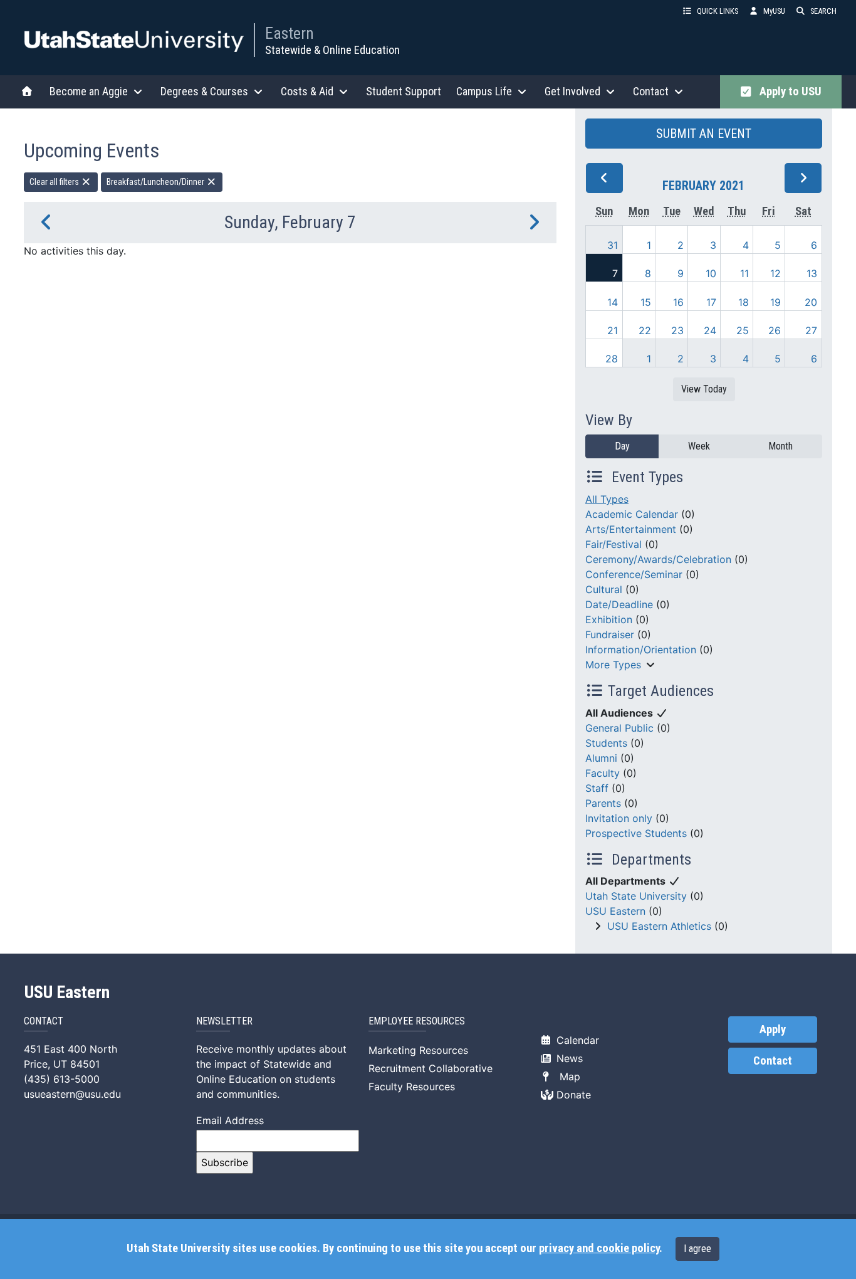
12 (775, 273)
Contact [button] (651, 91)
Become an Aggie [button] (89, 91)
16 (678, 302)
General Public (619, 728)
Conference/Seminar (633, 574)
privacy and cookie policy (599, 1248)
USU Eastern (615, 911)
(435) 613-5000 (62, 1079)
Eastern (289, 33)
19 (775, 302)
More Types (613, 664)
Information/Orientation (640, 649)
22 (645, 330)
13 (811, 273)
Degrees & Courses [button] (204, 91)
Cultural (603, 589)
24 (710, 330)
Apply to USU (788, 91)
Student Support (403, 91)
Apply (772, 1029)
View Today (704, 389)
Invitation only (618, 818)
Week (699, 446)
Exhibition (608, 619)
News (568, 1058)
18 (743, 302)
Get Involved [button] (572, 91)
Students (606, 743)
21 (612, 330)
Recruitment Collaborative (430, 1068)
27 (811, 330)
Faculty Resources (411, 1086)
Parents (603, 803)
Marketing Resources (418, 1050)
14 (612, 302)
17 (711, 302)
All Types (607, 499)
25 (742, 330)
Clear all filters (55, 182)
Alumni (601, 758)
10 (711, 273)
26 (774, 330)
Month (780, 446)
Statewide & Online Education (332, 49)
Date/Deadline (619, 604)
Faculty (602, 773)
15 (645, 302)
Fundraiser (609, 634)
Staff (596, 788)
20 (811, 302)
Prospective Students (636, 833)
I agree (697, 1249)
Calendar (576, 1040)
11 (744, 273)
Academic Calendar (631, 514)
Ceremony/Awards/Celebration (658, 559)
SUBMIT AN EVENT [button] (703, 133)
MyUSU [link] (774, 11)
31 (612, 245)
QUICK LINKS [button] (717, 11)
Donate (572, 1094)
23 (677, 330)
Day (622, 446)
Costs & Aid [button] (307, 91)
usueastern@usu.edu (72, 1094)
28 (611, 358)
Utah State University (636, 896)
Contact (772, 1061)
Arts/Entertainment (630, 529)
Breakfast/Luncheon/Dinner (156, 182)
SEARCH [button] (823, 11)
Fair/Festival (613, 544)
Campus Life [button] (484, 91)
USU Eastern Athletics (659, 926)
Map (566, 1076)
